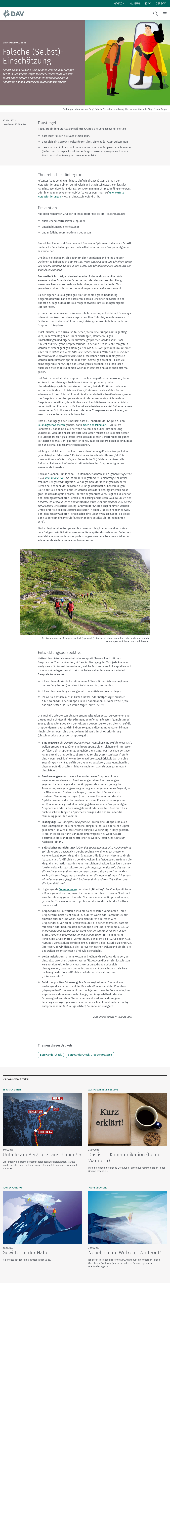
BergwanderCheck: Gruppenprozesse (90, 1054)
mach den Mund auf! (95, 425)
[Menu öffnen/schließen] (165, 13)
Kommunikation (54, 478)
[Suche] (155, 13)
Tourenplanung (68, 889)
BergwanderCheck (51, 1054)
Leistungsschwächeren (51, 425)
